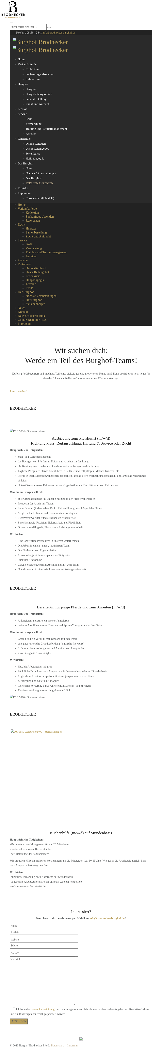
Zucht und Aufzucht (38, 104)
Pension (22, 108)
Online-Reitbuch (36, 268)
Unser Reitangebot (37, 148)
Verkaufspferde (27, 64)
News (29, 168)
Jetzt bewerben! (18, 391)
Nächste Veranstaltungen (41, 173)
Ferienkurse (33, 153)
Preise (29, 288)
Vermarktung (34, 123)
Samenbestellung (36, 99)
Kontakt (23, 188)
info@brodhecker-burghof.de (58, 32)
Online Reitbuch (36, 143)
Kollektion (32, 69)
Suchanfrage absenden (40, 74)
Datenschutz (57, 1045)
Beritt (29, 118)
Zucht (21, 224)
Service (22, 113)
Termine (31, 284)
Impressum (24, 193)
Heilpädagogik (35, 158)
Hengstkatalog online (39, 94)
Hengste (23, 84)
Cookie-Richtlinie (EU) (40, 198)
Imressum (72, 1045)
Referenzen (33, 79)
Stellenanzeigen (39, 183)
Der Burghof (25, 163)
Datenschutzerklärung (31, 315)
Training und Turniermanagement (46, 128)
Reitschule (24, 138)
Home (21, 59)
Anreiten (31, 133)
